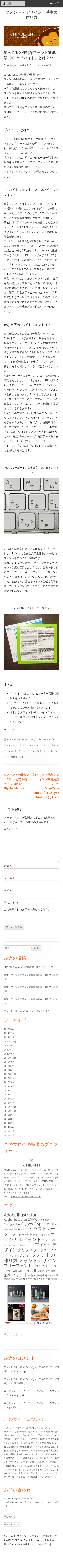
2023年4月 (9, 1029)
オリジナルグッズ (41, 1234)
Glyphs (27, 1223)
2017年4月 (9, 1127)
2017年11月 (10, 1110)
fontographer (12, 1224)
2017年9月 (9, 1115)
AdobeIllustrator (20, 1215)
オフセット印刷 (22, 1234)
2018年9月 (9, 1078)
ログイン (45, 1544)
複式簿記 (51, 1275)
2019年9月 (9, 1061)
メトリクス (50, 1266)
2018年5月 (9, 1090)
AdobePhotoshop (15, 1220)
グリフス (25, 1249)
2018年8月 (9, 1082)
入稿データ (23, 1270)
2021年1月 (9, 1037)
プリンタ (38, 1266)
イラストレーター (29, 1231)
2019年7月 (9, 1066)
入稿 (15, 1270)
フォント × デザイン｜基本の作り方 (31, 15)
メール (9, 878)
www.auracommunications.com (25, 1196)
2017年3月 (9, 1131)
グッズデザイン (18, 1245)
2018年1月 (9, 1102)
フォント (46, 739)
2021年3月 (9, 1033)
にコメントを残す (43, 65)
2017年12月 (10, 1106)
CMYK (32, 1219)
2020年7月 (9, 1049)
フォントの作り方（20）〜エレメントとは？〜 (28, 1011)
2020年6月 (9, 1053)
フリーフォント (29, 751)
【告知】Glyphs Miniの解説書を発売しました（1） (30, 967)
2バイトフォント (25, 745)
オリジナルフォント (29, 1236)
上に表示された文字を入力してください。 (28, 909)
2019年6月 (9, 1070)
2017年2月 (9, 1135)
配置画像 (20, 1278)
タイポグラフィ (45, 1250)
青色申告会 (37, 1279)
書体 (53, 1270)
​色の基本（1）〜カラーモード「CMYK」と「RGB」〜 (31, 1391)
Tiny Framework (13, 1544)
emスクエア (43, 1219)
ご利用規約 (48, 1540)
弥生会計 (41, 1271)
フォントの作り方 (12, 751)
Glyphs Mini (44, 1223)
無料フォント (17, 757)
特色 (30, 1275)
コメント (10, 828)
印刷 (33, 1270)
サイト (8, 890)
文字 (48, 1270)
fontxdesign (10, 65)
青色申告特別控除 (50, 1279)
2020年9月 (9, 1045)
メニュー (58, 3)
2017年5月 (9, 1123)
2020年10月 (10, 1041)
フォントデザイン (50, 745)
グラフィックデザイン (30, 1246)
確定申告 (37, 1275)
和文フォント (43, 751)
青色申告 (29, 1279)
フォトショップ (13, 1255)
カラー (46, 1240)
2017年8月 (9, 1119)
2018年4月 (9, 1094)
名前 (8, 866)
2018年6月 (9, 1086)
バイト (37, 745)
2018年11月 (10, 1074)
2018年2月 (9, 1098)
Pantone (17, 1229)
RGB (25, 1229)
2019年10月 (10, 1057)
